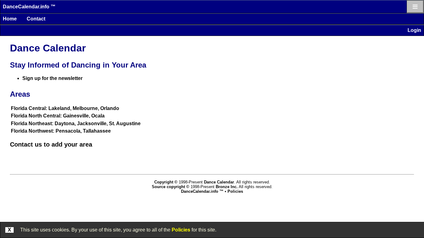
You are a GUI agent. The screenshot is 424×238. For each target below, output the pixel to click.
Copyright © (166, 182)
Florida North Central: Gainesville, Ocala (58, 115)
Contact (36, 18)
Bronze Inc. (227, 186)
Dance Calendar (219, 182)
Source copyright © (170, 186)
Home (10, 18)
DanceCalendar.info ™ (29, 6)
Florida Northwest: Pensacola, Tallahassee (61, 131)
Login (414, 30)
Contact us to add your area (51, 144)
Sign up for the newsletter (52, 78)
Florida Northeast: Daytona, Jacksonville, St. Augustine (76, 123)
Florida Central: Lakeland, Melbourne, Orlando (65, 108)
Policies (181, 229)
